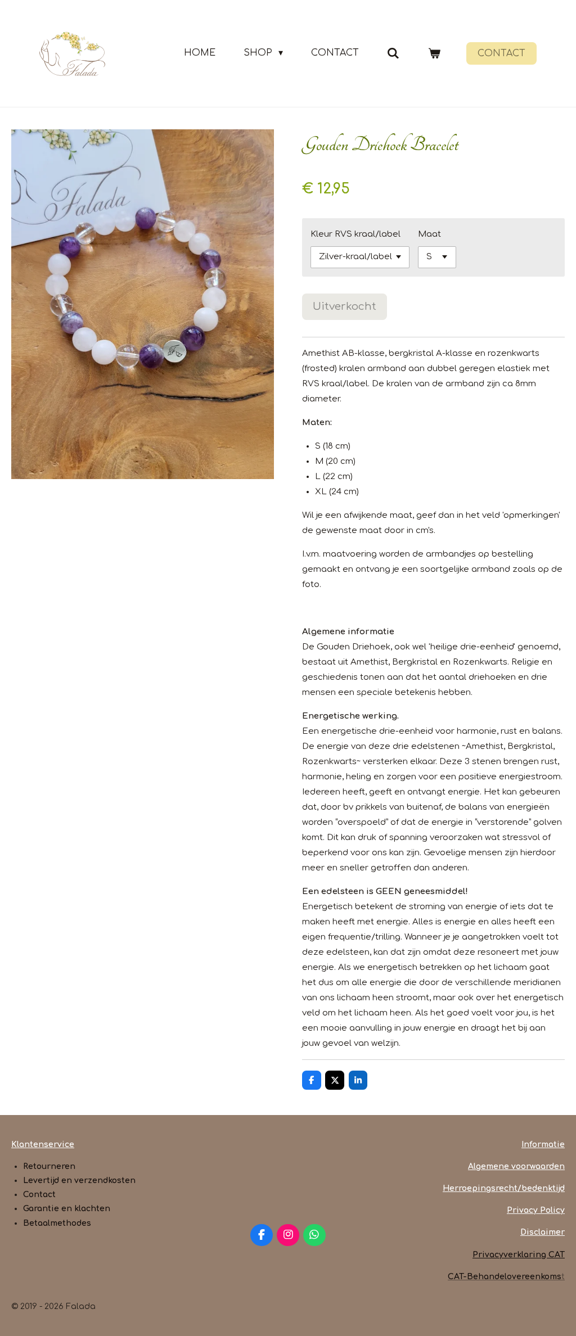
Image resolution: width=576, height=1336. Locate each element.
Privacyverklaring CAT (518, 1255)
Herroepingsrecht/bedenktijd (504, 1188)
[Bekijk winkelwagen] (434, 53)
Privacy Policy (536, 1210)
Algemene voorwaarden (516, 1166)
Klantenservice (42, 1144)
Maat (429, 234)
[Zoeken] (393, 53)
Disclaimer (542, 1232)
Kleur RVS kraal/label (355, 234)
